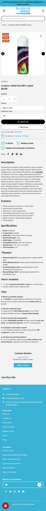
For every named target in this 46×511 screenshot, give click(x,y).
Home (4, 25)
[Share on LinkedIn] (20, 154)
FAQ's (4, 440)
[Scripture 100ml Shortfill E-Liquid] (41, 36)
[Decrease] (3, 99)
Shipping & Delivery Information (15, 455)
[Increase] (14, 99)
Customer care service (11, 463)
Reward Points (8, 431)
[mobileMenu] (4, 10)
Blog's (4, 435)
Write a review (23, 365)
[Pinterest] (16, 154)
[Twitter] (12, 154)
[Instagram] (14, 491)
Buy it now (24, 127)
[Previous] (1, 3)
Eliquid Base (30, 504)
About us (6, 414)
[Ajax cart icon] (43, 10)
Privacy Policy (8, 450)
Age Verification (8, 468)
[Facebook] (8, 154)
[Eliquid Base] (23, 10)
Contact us (6, 418)
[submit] (39, 485)
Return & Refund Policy (11, 459)
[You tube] (23, 491)
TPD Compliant (8, 427)
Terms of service (9, 472)
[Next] (44, 3)
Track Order (7, 423)
